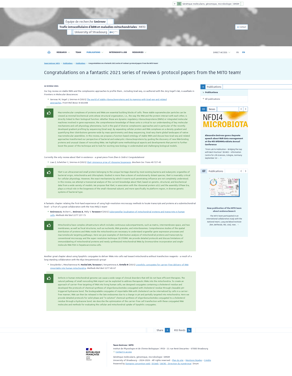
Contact (242, 27)
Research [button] (62, 52)
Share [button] (160, 330)
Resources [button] (137, 52)
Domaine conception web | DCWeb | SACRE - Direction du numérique (158, 363)
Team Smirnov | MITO (52, 63)
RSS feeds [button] (179, 330)
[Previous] (241, 109)
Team (78, 52)
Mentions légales (194, 360)
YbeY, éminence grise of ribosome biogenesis (109, 162)
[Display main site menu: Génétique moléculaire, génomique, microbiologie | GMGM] (175, 4)
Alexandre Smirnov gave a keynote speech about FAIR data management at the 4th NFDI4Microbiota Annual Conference (224, 140)
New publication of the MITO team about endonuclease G (224, 210)
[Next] (245, 109)
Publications (68, 63)
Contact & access (124, 352)
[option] (224, 138)
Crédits (207, 360)
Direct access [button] (220, 52)
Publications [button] (93, 52)
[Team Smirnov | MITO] (114, 32)
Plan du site (177, 360)
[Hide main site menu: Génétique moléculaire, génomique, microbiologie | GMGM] (244, 4)
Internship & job (118, 52)
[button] (167, 330)
